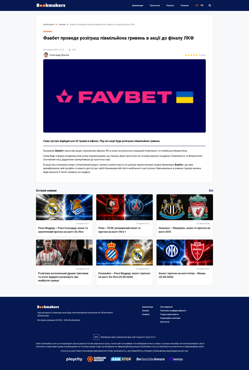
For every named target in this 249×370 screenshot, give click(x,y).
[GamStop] (121, 359)
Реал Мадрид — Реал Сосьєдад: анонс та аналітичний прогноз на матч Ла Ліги (63, 229)
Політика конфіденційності (173, 310)
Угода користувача (169, 314)
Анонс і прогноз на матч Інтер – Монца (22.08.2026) (182, 275)
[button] (209, 5)
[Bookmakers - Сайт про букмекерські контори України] (49, 5)
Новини (185, 5)
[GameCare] (176, 359)
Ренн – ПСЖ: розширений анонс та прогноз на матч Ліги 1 (119, 229)
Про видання (166, 307)
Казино (170, 5)
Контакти (164, 322)
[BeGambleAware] (150, 359)
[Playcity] (74, 359)
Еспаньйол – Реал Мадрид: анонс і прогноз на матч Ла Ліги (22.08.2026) (124, 275)
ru (202, 5)
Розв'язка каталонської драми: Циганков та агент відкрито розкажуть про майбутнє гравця (63, 277)
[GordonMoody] (96, 359)
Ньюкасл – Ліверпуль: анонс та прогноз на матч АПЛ (184, 229)
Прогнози (155, 5)
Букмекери (137, 5)
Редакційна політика (170, 318)
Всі (211, 190)
